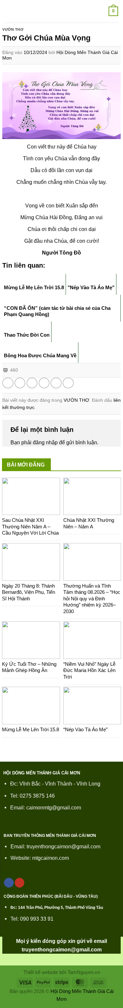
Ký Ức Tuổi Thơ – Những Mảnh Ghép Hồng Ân (29, 667)
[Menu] (9, 11)
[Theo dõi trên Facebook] (9, 883)
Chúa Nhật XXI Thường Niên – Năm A (88, 523)
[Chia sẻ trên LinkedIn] (68, 383)
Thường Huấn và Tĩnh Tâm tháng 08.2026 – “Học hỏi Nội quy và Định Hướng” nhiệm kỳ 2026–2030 (91, 598)
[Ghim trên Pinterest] (56, 383)
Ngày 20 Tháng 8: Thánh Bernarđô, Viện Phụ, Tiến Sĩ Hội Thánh (28, 592)
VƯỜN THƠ (13, 29)
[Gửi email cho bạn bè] (44, 383)
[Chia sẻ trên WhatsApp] (7, 383)
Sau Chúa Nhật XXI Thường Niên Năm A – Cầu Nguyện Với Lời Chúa (30, 526)
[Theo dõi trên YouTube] (20, 883)
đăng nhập (45, 442)
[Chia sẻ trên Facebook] (20, 383)
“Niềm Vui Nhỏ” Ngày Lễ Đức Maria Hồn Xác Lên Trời (89, 670)
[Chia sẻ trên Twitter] (32, 383)
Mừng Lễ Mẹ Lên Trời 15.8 (30, 729)
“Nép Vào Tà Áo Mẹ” (85, 729)
